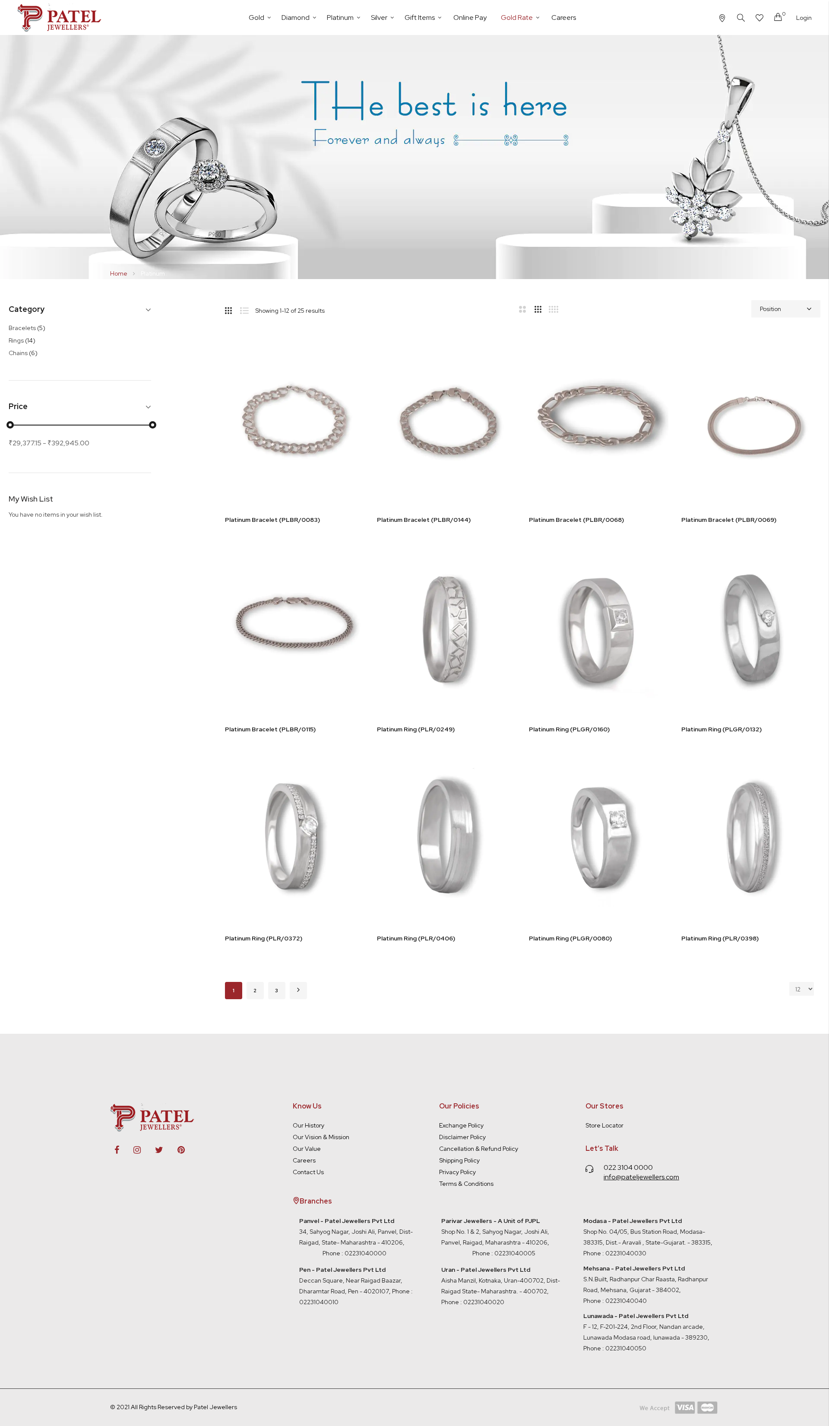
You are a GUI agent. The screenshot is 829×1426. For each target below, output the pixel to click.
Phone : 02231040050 (614, 1348)
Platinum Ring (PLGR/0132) (721, 729)
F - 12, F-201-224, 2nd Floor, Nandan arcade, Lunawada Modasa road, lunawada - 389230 (645, 1326)
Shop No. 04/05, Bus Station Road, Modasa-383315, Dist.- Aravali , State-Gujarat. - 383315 (647, 1231)
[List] (247, 309)
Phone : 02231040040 (615, 1301)
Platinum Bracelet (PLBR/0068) (576, 520)
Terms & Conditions (466, 1184)
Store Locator (604, 1125)
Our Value (307, 1149)
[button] (349, 347)
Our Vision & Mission (321, 1137)
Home (119, 273)
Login (804, 18)
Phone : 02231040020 (472, 1302)
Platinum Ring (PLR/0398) (720, 938)
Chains (23, 353)
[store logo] (60, 17)
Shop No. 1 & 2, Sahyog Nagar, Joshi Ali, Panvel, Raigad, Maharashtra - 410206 (495, 1231)
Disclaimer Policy (462, 1137)
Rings (22, 340)
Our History (308, 1125)
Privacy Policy (457, 1172)
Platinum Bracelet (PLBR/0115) (270, 729)
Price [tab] (18, 406)
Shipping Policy (459, 1160)
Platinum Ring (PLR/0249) (416, 729)
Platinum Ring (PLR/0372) (263, 938)
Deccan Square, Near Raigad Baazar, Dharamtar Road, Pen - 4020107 (350, 1280)
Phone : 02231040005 (503, 1253)
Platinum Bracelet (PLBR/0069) (728, 520)
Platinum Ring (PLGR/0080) (570, 938)
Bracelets (27, 328)
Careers (304, 1160)
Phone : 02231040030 (614, 1253)
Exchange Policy (461, 1125)
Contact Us (308, 1172)
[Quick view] (349, 391)
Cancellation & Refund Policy (478, 1149)
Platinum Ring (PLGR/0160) (569, 729)
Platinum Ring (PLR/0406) (416, 938)
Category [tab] (26, 309)
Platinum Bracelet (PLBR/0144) (424, 520)
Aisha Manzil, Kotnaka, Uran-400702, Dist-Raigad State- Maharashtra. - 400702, (504, 1280)
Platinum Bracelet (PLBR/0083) (272, 520)
